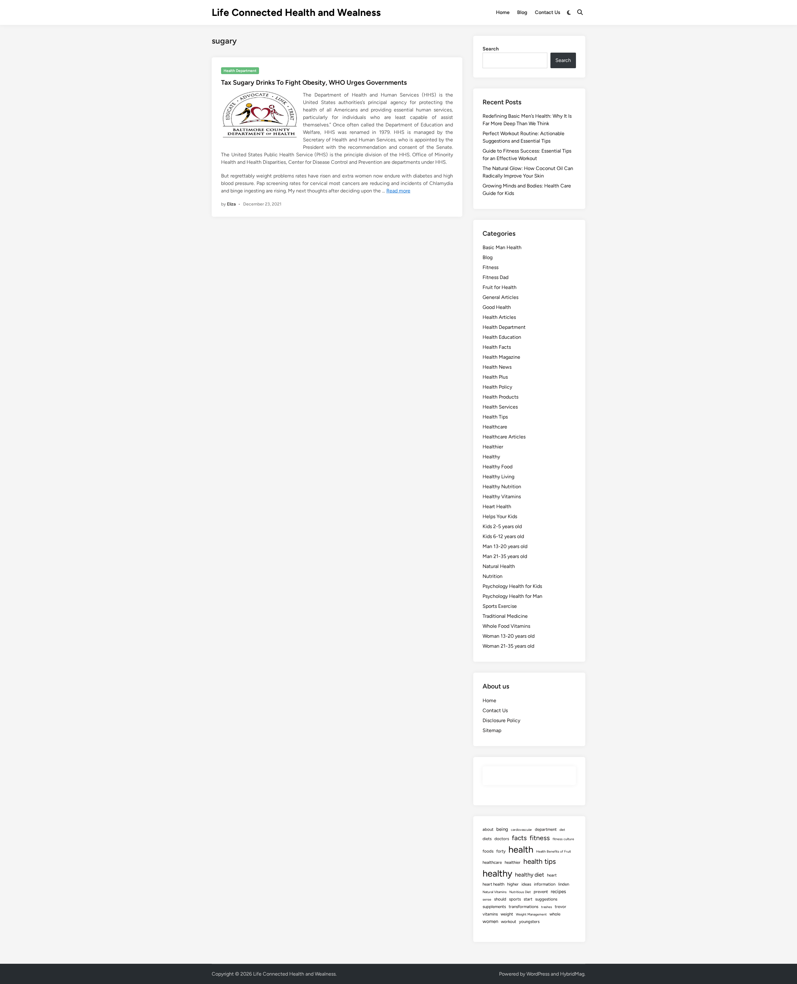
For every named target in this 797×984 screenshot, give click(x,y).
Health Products (500, 397)
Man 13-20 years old (505, 546)
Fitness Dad (495, 277)
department (546, 829)
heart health (493, 884)
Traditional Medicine (505, 616)
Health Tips (495, 417)
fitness (540, 838)
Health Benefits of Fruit (553, 851)
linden (563, 884)
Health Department (240, 71)
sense (487, 899)
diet (562, 830)
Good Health (497, 307)
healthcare (492, 862)
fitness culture (563, 839)
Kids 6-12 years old (503, 536)
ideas (526, 884)
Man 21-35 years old (505, 556)
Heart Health (497, 506)
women (490, 921)
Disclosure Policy (501, 720)
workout (508, 921)
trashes (546, 907)
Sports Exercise (500, 606)
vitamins (490, 913)
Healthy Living (498, 477)
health (520, 849)
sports (515, 898)
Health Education (502, 337)
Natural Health (499, 566)
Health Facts (497, 347)
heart (552, 875)
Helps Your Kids (500, 516)
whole (554, 913)
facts (519, 838)
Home (503, 12)
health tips (539, 861)
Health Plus (495, 377)
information (544, 884)
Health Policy (497, 387)
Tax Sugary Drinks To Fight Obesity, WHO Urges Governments (314, 82)
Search (491, 49)
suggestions (546, 898)
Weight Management (531, 914)
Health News (497, 367)
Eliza (231, 204)
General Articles (500, 297)
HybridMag (572, 974)
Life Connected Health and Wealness (296, 12)
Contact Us (547, 12)
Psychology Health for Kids (512, 586)
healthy (497, 873)
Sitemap (492, 730)
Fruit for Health (499, 287)
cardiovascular (521, 830)
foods (488, 851)
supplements (494, 906)
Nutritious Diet (520, 892)
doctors (501, 838)
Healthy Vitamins (502, 496)
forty (501, 851)
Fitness (490, 267)
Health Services (500, 407)
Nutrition (492, 576)
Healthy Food (497, 467)
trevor (560, 906)
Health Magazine (501, 357)
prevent (541, 891)
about (488, 829)
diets (487, 838)
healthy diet (529, 874)
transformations (523, 906)
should (500, 898)
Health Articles (499, 317)
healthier (513, 862)
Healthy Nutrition (502, 487)
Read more (398, 191)
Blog (522, 12)
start (528, 898)
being (502, 829)
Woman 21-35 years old (508, 646)
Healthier (493, 447)
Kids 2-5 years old (502, 526)
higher (513, 884)
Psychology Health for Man (512, 596)
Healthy (491, 457)
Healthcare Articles (504, 437)
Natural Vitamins (495, 892)
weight (507, 913)
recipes (558, 891)
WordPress (537, 974)
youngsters (529, 921)
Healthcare (495, 427)
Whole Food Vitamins (506, 626)
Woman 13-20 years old (509, 636)
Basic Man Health (502, 247)
